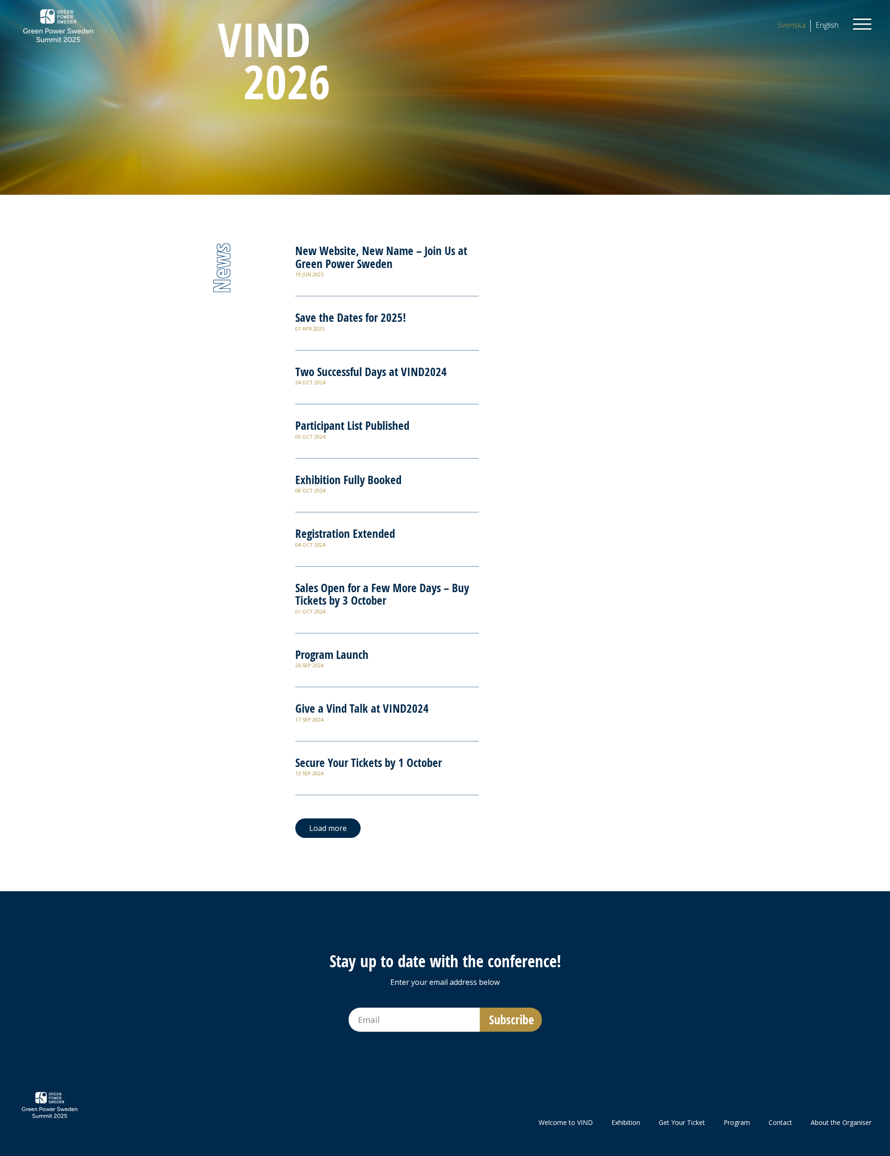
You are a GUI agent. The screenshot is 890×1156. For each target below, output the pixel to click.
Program (737, 1122)
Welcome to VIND (566, 1122)
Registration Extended (345, 533)
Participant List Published (352, 425)
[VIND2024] (58, 25)
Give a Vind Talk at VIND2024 (362, 708)
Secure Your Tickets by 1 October (368, 762)
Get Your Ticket (682, 1122)
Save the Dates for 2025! (350, 317)
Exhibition (625, 1122)
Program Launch (332, 654)
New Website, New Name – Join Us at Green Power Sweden (381, 257)
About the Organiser (841, 1122)
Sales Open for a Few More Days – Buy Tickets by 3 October (382, 594)
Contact (780, 1122)
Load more (328, 828)
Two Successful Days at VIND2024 (371, 372)
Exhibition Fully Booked (348, 480)
